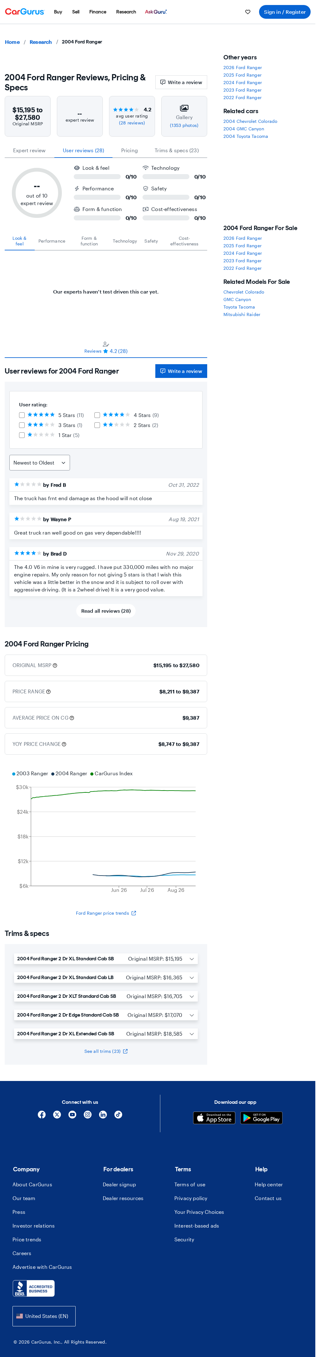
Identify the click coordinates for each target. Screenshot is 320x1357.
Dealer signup (119, 1184)
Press (18, 1212)
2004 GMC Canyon (243, 128)
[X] (57, 1117)
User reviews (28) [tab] (83, 150)
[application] (106, 832)
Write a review (185, 82)
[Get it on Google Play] (261, 1119)
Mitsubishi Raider (241, 314)
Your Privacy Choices (199, 1212)
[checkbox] (22, 415)
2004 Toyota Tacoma (245, 136)
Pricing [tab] (129, 150)
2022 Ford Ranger (242, 97)
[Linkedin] (103, 1117)
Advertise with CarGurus (42, 1267)
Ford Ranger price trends (102, 913)
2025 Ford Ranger (242, 75)
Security (184, 1239)
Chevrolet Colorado (243, 291)
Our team (24, 1198)
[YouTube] (72, 1117)
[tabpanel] (106, 288)
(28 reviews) (132, 122)
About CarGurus (32, 1184)
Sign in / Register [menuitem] (285, 12)
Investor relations (33, 1226)
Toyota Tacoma (239, 306)
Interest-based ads (196, 1226)
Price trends (26, 1239)
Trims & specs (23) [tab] (177, 150)
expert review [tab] (29, 150)
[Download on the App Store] (214, 1119)
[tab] (20, 241)
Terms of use (189, 1184)
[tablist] (106, 150)
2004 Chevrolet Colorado (250, 121)
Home (12, 42)
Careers (21, 1253)
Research (41, 42)
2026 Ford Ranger (242, 67)
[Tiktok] (118, 1117)
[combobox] (44, 1316)
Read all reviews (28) (106, 611)
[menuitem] (58, 12)
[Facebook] (42, 1117)
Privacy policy (191, 1198)
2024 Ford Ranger (242, 82)
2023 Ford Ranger (242, 90)
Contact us (268, 1198)
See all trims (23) (102, 1051)
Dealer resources (123, 1198)
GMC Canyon (237, 299)
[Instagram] (88, 1117)
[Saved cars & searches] (248, 12)
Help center (269, 1184)
